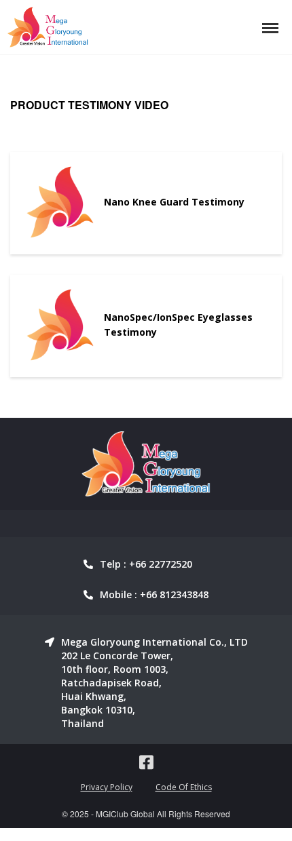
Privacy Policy (106, 787)
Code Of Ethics (184, 787)
